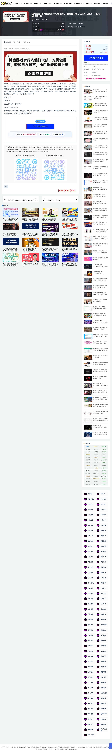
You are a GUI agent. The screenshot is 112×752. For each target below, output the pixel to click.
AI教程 (87, 446)
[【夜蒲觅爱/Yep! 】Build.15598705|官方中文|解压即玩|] (88, 322)
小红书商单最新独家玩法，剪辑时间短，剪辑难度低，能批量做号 (10, 250)
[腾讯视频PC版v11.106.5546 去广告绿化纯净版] (88, 427)
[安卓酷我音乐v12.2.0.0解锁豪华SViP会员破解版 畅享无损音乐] (88, 219)
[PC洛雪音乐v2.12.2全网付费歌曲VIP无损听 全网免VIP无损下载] (88, 308)
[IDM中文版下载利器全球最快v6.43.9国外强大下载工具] (88, 337)
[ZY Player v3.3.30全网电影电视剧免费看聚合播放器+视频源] (88, 371)
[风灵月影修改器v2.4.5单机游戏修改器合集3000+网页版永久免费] (88, 155)
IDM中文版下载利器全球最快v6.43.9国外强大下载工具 (100, 336)
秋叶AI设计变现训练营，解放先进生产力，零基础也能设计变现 (10, 235)
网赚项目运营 (96, 478)
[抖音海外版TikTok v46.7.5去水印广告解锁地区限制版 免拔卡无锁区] (88, 92)
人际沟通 (96, 451)
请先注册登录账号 (40, 126)
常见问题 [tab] (27, 42)
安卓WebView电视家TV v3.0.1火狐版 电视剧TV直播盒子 (100, 294)
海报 (67, 190)
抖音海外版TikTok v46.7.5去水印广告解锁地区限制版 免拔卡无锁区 (100, 91)
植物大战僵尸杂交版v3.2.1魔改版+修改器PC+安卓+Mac (100, 399)
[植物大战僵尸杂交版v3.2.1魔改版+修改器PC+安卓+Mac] (88, 400)
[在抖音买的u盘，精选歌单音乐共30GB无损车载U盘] (88, 436)
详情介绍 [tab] (8, 42)
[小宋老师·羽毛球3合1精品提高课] (30, 260)
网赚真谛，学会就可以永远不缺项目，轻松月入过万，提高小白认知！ (30, 220)
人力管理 (96, 449)
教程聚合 (96, 468)
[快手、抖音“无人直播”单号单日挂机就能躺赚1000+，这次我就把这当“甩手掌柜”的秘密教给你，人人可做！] (30, 243)
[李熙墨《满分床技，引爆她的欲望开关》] (88, 259)
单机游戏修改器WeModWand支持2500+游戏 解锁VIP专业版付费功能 (100, 266)
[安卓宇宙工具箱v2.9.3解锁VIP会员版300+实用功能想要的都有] (88, 351)
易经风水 (88, 470)
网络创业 (37, 19)
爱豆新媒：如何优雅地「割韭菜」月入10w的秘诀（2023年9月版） (50, 235)
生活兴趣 (96, 470)
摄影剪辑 (104, 465)
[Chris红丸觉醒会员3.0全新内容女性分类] (88, 379)
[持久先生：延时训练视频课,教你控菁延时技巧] (88, 224)
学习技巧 (96, 460)
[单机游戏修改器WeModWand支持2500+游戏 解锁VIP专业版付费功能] (88, 266)
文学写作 (104, 468)
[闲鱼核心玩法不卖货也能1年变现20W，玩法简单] (50, 242)
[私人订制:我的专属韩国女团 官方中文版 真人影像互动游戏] (88, 175)
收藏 (62, 190)
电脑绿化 (106, 3)
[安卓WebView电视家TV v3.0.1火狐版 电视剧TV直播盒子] (88, 294)
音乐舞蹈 (96, 484)
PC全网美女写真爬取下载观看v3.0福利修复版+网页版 (100, 133)
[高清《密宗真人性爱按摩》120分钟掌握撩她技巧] (88, 126)
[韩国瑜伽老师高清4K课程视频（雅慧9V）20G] (88, 288)
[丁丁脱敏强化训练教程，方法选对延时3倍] (88, 113)
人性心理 (88, 451)
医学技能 (88, 457)
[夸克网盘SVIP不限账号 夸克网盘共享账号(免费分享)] (88, 120)
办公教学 (104, 454)
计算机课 (104, 481)
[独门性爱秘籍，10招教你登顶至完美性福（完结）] (88, 343)
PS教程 (96, 446)
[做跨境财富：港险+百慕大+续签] (70, 242)
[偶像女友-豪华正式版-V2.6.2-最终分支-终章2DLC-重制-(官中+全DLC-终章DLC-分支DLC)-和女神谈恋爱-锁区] (88, 196)
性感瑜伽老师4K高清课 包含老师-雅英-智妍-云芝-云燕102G (100, 280)
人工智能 (104, 449)
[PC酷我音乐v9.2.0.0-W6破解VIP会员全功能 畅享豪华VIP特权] (88, 420)
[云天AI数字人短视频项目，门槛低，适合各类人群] (50, 214)
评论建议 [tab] (18, 42)
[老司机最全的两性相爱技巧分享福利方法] (88, 167)
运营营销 (17, 48)
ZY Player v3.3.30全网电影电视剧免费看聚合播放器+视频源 (100, 371)
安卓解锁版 (104, 460)
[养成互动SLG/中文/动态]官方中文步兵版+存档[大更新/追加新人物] (100, 238)
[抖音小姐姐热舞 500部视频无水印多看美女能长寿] (88, 231)
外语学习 (104, 457)
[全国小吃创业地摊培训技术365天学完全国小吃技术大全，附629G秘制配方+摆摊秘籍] (88, 406)
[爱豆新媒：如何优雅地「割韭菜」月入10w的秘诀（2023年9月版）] (50, 228)
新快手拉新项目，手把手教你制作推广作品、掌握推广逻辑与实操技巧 (10, 265)
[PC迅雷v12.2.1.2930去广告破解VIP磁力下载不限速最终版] (88, 183)
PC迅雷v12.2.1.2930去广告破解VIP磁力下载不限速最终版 (100, 182)
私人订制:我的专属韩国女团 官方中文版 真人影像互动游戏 (100, 175)
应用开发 (96, 462)
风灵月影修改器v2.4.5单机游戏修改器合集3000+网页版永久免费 (100, 154)
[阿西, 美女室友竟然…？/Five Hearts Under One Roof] (88, 385)
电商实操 (104, 470)
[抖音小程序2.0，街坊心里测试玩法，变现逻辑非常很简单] (30, 226)
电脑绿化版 (87, 473)
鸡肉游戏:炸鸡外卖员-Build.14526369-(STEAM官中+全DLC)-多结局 (100, 203)
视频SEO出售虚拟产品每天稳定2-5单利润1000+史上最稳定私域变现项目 (11, 220)
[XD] (33, 20)
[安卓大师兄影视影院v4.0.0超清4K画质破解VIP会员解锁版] (88, 365)
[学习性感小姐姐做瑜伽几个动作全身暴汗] (88, 245)
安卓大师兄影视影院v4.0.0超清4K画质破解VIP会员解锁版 (100, 364)
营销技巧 (96, 481)
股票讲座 (88, 481)
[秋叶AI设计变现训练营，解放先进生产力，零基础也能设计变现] (11, 226)
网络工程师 (104, 476)
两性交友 (104, 446)
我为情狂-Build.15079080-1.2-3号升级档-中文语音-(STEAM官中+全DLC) (100, 252)
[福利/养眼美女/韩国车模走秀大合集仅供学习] (88, 413)
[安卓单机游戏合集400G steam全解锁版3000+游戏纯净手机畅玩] (88, 316)
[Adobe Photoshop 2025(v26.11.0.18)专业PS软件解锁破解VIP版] (88, 274)
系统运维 (88, 476)
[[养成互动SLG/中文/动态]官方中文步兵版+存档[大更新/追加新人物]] (88, 238)
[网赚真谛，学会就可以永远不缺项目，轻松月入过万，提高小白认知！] (30, 212)
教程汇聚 (88, 468)
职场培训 (104, 478)
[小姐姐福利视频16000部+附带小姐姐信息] (88, 98)
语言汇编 (88, 484)
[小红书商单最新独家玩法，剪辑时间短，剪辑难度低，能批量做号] (11, 241)
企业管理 (104, 451)
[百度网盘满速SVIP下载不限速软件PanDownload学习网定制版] (88, 106)
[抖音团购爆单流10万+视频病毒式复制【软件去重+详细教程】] (70, 212)
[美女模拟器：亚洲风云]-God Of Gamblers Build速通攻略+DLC (100, 189)
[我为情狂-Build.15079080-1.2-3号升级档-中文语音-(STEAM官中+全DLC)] (88, 252)
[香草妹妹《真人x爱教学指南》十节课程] (88, 302)
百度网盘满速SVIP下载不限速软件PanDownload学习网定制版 (100, 105)
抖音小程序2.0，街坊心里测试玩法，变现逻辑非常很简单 (30, 235)
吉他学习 (96, 457)
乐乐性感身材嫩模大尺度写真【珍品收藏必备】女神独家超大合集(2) (100, 147)
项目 (6, 186)
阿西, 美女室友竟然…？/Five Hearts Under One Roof (100, 385)
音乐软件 (104, 484)
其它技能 (96, 454)
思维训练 (88, 465)
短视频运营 (96, 473)
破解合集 (104, 473)
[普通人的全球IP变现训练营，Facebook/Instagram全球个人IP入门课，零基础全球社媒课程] (70, 257)
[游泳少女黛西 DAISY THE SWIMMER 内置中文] (88, 329)
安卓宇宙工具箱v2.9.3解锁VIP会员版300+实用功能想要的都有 (100, 350)
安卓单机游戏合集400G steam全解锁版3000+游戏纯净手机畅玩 (100, 315)
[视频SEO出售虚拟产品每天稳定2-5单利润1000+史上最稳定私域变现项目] (11, 212)
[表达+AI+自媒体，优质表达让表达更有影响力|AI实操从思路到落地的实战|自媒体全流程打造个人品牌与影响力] (50, 257)
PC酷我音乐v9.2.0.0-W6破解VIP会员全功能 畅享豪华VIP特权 (100, 420)
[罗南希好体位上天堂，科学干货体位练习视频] (88, 161)
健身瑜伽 (88, 454)
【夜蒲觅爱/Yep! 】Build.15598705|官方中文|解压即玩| (100, 322)
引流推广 (104, 462)
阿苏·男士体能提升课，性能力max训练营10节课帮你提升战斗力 (100, 392)
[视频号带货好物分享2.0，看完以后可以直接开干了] (70, 226)
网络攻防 (88, 478)
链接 (73, 190)
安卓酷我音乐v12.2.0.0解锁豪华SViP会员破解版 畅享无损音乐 (100, 217)
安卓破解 (97, 3)
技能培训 (96, 465)
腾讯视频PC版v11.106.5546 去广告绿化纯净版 (100, 427)
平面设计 (88, 462)
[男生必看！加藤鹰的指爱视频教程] (88, 140)
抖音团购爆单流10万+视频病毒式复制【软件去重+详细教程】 (70, 220)
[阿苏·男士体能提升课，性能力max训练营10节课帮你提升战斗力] (88, 392)
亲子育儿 (88, 449)
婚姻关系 (88, 460)
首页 (12, 48)
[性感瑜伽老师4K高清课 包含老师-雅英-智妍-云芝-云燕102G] (88, 280)
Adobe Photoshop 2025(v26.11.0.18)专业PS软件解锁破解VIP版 (100, 273)
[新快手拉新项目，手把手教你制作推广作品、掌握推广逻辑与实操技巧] (11, 257)
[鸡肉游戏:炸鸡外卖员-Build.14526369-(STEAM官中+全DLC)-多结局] (88, 203)
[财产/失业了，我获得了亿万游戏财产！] (88, 357)
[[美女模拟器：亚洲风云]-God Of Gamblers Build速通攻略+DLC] (88, 189)
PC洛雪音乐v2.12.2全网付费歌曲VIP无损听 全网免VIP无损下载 (100, 308)
